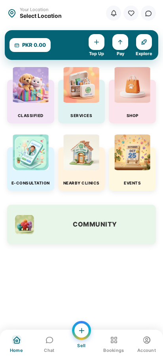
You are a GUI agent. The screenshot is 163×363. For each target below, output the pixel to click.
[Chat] (148, 13)
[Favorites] (130, 13)
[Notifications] (113, 13)
